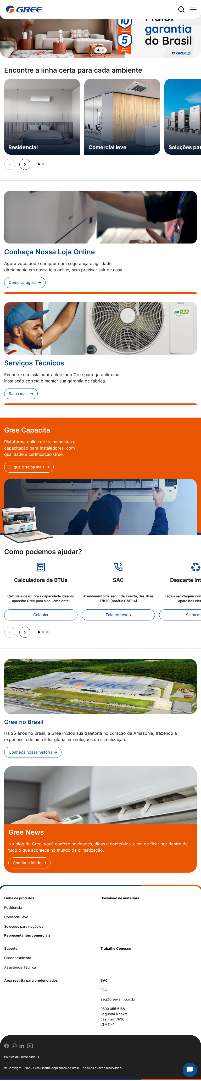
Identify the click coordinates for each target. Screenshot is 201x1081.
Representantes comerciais (27, 936)
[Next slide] (24, 165)
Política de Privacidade (19, 1058)
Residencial (13, 909)
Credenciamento (17, 959)
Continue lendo (27, 864)
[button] (98, 52)
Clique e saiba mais (26, 468)
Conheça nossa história (30, 753)
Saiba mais (19, 394)
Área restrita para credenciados (31, 982)
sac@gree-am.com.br (118, 1000)
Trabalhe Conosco (115, 950)
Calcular (41, 616)
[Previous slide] (9, 165)
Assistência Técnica (20, 968)
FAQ (103, 991)
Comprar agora (22, 283)
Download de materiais (119, 899)
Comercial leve (16, 918)
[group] (100, 29)
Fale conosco (118, 616)
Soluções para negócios (23, 928)
